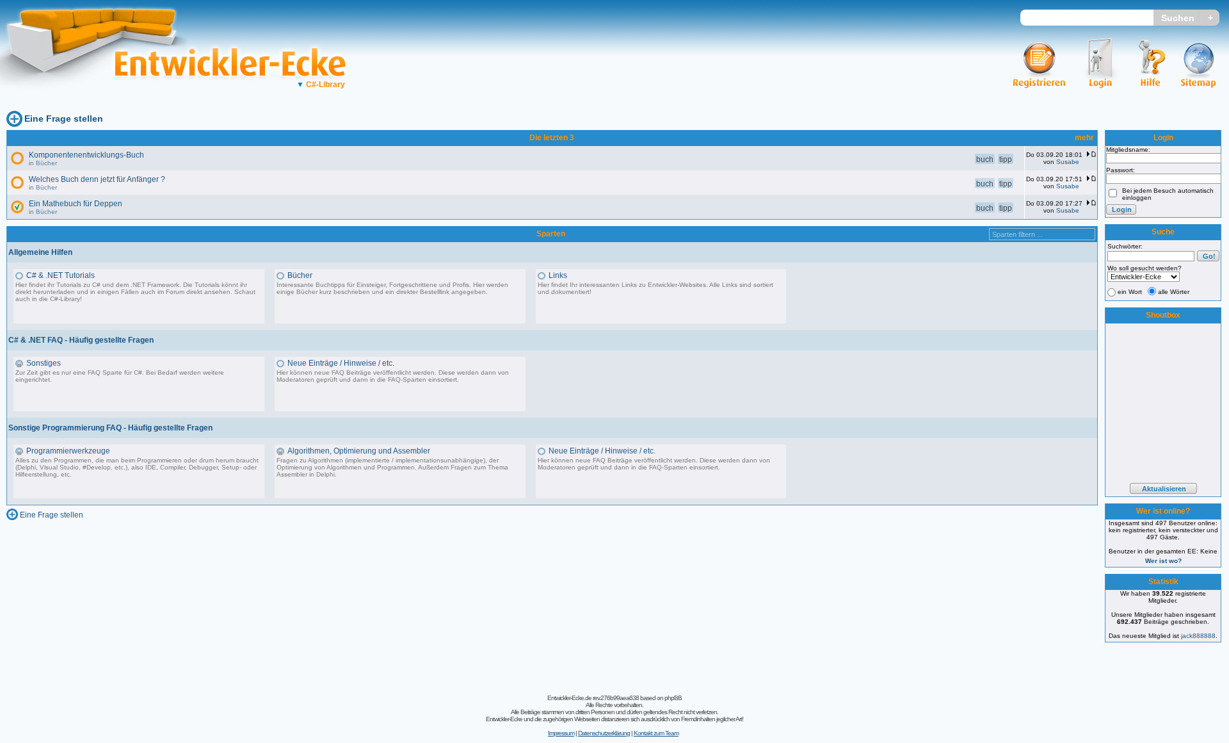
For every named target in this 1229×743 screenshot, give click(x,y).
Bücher (46, 163)
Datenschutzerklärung (604, 733)
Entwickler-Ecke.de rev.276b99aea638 (593, 697)
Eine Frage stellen (63, 118)
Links (558, 275)
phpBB (673, 697)
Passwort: (1120, 170)
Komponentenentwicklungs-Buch (86, 155)
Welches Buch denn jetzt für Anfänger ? (97, 179)
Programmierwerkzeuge (68, 450)
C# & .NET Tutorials (60, 275)
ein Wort (1130, 291)
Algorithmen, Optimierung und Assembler (358, 450)
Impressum (561, 733)
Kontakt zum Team (656, 733)
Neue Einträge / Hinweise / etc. (340, 363)
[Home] (101, 99)
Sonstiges (43, 363)
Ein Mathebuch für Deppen (75, 203)
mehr (1084, 137)
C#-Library (320, 84)
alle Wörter (1173, 291)
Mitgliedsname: (1128, 149)
